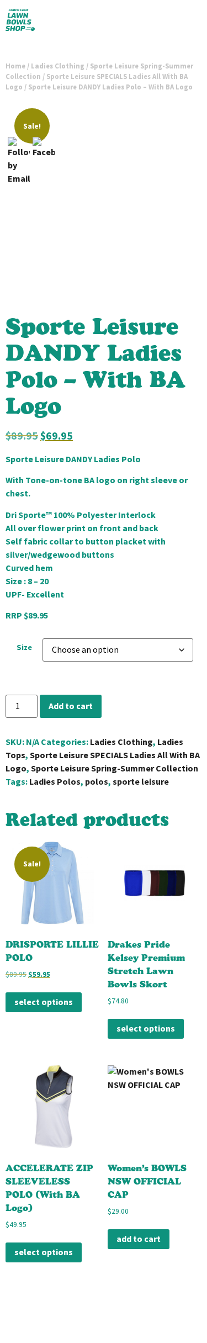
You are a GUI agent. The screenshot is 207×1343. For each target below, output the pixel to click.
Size (24, 647)
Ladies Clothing (57, 66)
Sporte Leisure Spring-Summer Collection (114, 768)
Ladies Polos (55, 781)
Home (15, 66)
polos (96, 781)
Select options (43, 1002)
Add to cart (71, 706)
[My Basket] (183, 22)
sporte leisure (141, 781)
